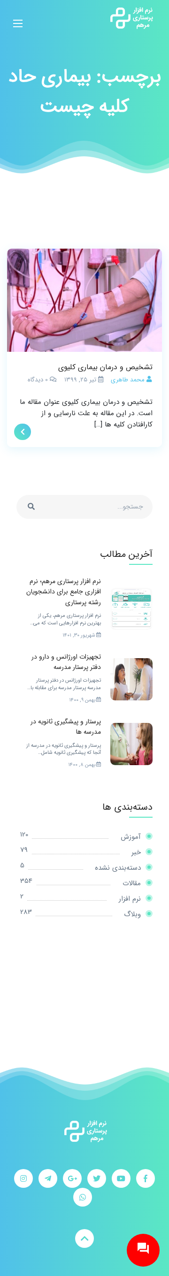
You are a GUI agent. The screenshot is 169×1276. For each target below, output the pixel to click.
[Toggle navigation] (18, 17)
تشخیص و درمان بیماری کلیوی (105, 367)
